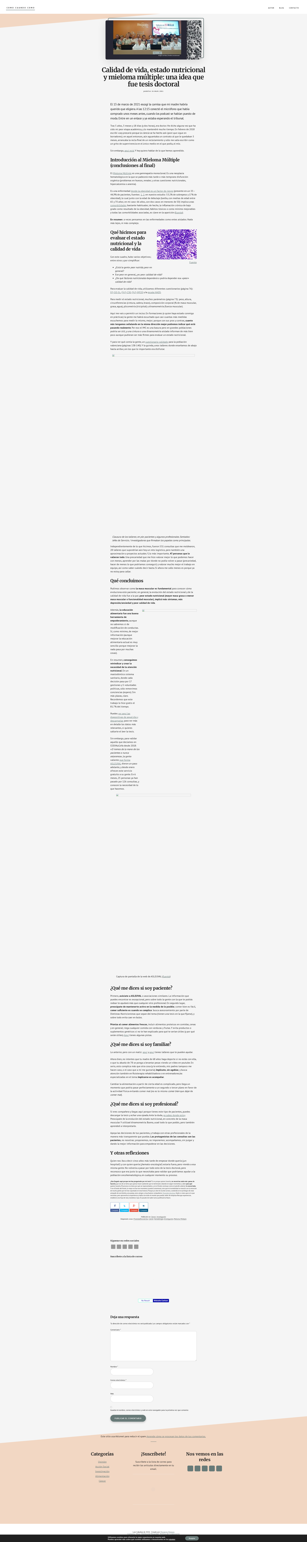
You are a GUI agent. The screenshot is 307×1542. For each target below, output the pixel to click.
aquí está (129, 150)
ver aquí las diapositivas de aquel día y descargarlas (124, 717)
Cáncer (153, 1217)
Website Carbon (161, 1300)
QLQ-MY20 (137, 292)
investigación (168, 1219)
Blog (138, 1534)
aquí (145, 1052)
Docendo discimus (169, 1193)
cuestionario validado (156, 341)
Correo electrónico (118, 1380)
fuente (178, 212)
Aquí (126, 1035)
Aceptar (192, 1538)
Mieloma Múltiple (122, 173)
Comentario (115, 1330)
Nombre (114, 1366)
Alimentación (102, 1476)
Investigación (161, 1217)
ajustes (172, 1539)
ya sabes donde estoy (174, 1115)
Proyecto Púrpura (167, 1532)
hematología (158, 1219)
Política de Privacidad (150, 1534)
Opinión (102, 1461)
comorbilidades (118, 205)
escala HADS (154, 292)
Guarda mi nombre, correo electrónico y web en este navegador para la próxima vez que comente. (149, 1410)
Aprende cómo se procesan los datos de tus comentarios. (176, 1436)
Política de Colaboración (170, 1534)
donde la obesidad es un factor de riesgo (152, 191)
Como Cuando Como (21, 8)
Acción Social (102, 1466)
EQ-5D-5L (115, 292)
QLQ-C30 (126, 292)
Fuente (193, 262)
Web (112, 1393)
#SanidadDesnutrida (140, 1219)
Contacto (131, 1534)
